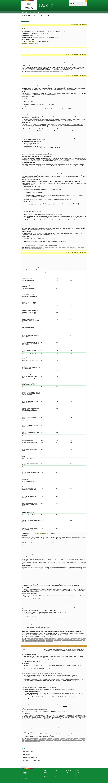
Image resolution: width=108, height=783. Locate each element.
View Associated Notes (25, 21)
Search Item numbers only (75, 4)
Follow (66, 1)
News (67, 772)
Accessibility (45, 772)
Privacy (45, 773)
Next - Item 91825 (81, 46)
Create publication (57, 773)
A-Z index (56, 776)
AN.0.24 (29, 41)
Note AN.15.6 (39, 687)
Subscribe (24, 766)
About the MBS (32, 12)
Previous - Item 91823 (27, 46)
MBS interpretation (80, 773)
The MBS (26, 12)
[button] (106, 781)
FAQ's (78, 772)
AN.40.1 (32, 41)
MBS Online (28, 773)
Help (38, 12)
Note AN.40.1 (65, 706)
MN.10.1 (35, 41)
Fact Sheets (68, 773)
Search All (72, 3)
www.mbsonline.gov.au (74, 548)
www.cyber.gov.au (56, 622)
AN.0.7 (26, 41)
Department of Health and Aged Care (29, 5)
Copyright (45, 776)
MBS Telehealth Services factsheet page (41, 533)
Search (56, 772)
